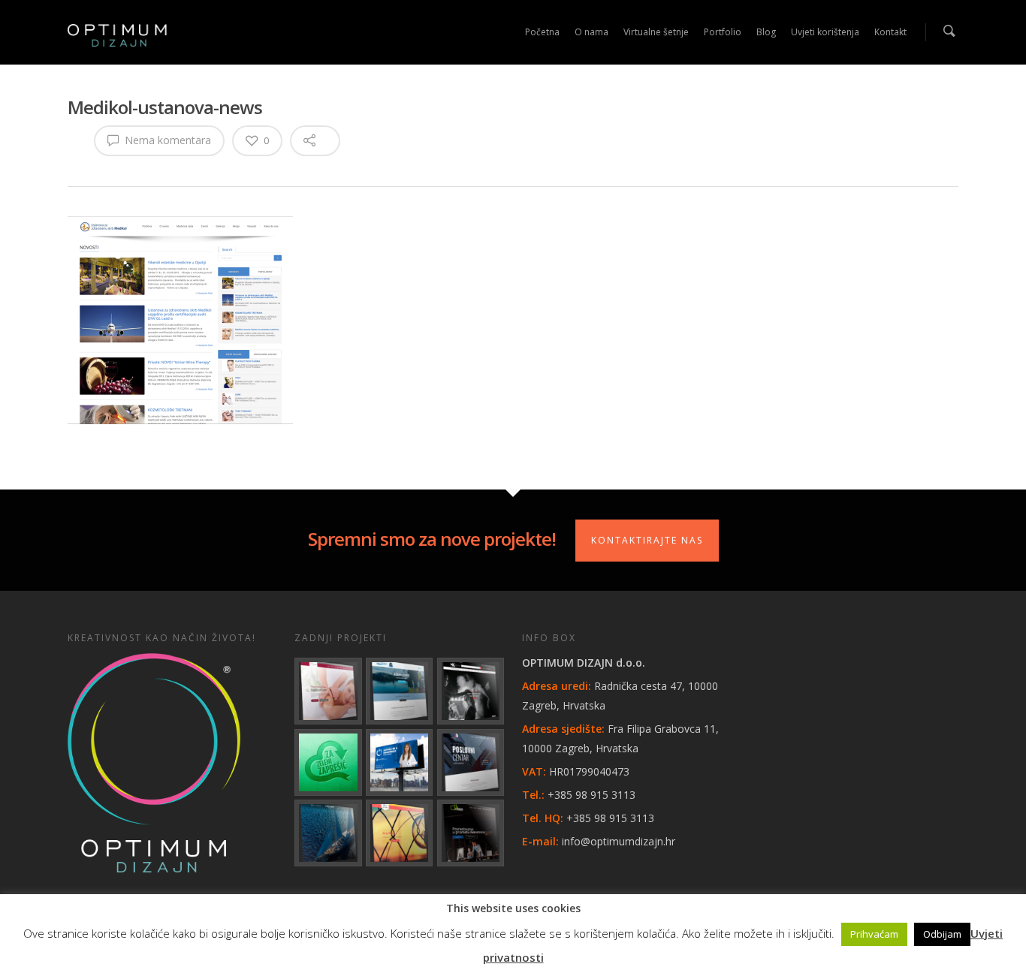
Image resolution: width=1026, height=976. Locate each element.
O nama (591, 32)
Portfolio (722, 32)
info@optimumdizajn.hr (618, 841)
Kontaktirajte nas (647, 540)
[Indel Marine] (399, 691)
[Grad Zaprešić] (327, 762)
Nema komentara (166, 140)
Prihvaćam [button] (874, 934)
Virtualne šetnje (656, 32)
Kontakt (890, 32)
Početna (542, 32)
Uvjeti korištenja (825, 32)
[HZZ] (399, 762)
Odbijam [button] (942, 934)
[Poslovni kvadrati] (470, 833)
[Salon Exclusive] (470, 691)
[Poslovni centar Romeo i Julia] (470, 762)
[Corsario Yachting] (327, 833)
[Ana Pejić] (399, 833)
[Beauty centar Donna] (327, 691)
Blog (766, 32)
